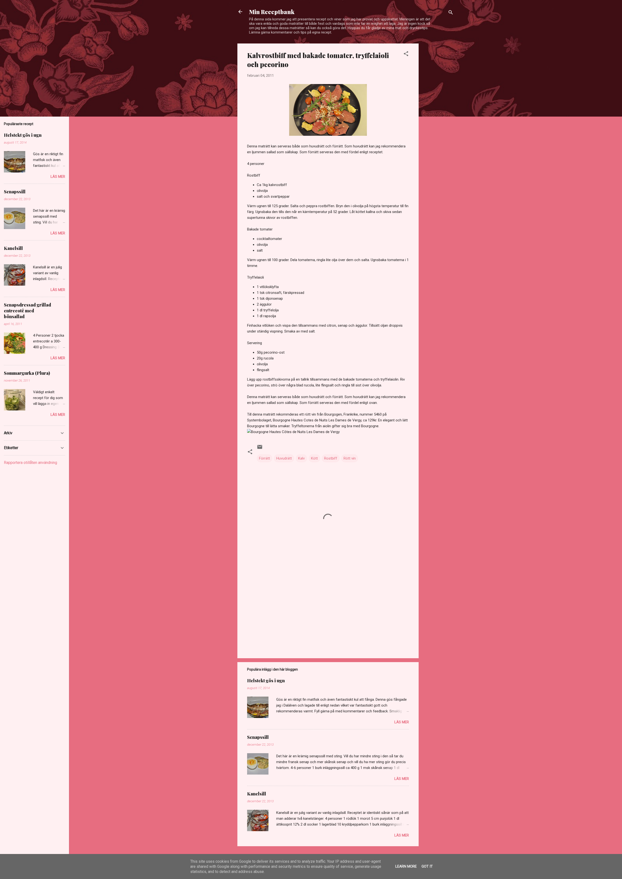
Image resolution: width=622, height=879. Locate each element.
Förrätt (264, 458)
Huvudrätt (284, 458)
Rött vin (350, 458)
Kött (314, 458)
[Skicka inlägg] (260, 448)
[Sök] (451, 13)
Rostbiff (330, 458)
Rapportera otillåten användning (30, 462)
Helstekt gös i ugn (266, 680)
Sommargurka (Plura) (27, 373)
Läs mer (401, 722)
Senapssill (258, 737)
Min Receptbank (271, 12)
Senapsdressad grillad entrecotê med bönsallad (27, 310)
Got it (427, 866)
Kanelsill (256, 794)
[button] (406, 54)
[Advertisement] (438, 116)
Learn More (406, 866)
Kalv (301, 458)
